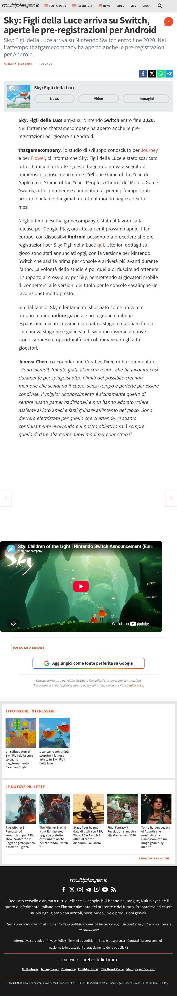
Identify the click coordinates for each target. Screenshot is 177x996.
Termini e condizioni (82, 940)
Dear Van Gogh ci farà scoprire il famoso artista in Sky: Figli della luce (54, 757)
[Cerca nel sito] (160, 5)
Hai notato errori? (28, 648)
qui (100, 244)
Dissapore (68, 969)
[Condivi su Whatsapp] (161, 73)
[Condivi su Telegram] (169, 73)
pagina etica (135, 685)
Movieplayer (50, 969)
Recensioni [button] (84, 5)
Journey (149, 150)
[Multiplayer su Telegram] (88, 889)
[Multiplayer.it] (20, 5)
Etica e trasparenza (112, 940)
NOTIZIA (9, 64)
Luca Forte (25, 64)
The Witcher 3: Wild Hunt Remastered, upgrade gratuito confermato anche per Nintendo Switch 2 (53, 837)
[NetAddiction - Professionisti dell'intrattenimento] (99, 960)
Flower (38, 158)
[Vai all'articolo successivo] (6, 498)
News (54, 98)
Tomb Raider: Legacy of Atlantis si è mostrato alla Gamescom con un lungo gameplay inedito (155, 837)
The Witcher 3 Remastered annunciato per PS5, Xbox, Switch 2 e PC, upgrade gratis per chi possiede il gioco (21, 837)
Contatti (133, 940)
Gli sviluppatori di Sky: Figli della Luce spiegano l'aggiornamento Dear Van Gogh (19, 759)
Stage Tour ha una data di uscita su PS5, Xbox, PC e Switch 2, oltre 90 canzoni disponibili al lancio (88, 835)
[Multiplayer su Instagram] (80, 889)
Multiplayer (30, 969)
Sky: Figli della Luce (55, 87)
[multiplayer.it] (88, 880)
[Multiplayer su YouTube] (105, 889)
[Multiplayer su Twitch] (97, 889)
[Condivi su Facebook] (143, 73)
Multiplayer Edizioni (140, 969)
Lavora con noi (151, 940)
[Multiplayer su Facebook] (63, 889)
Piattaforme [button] (57, 5)
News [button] (106, 5)
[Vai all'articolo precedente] (171, 498)
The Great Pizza (112, 969)
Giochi (146, 5)
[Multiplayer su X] (72, 889)
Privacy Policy (56, 940)
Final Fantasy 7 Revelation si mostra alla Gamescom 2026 (121, 831)
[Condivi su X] (152, 73)
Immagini (146, 98)
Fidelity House (88, 969)
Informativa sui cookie (28, 940)
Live (133, 5)
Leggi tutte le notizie (154, 858)
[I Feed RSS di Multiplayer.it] (113, 889)
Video (120, 5)
